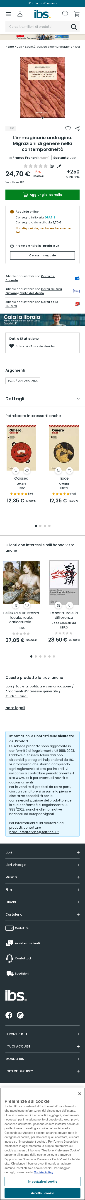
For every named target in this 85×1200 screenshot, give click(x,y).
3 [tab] (45, 526)
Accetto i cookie (42, 1193)
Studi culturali (16, 696)
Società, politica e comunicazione (43, 686)
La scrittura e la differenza (64, 615)
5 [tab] (49, 657)
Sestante (61, 157)
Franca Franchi (25, 157)
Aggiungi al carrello (45, 194)
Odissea (21, 478)
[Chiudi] (80, 1094)
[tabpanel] (43, 87)
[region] (42, 1144)
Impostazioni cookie (42, 1181)
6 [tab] (54, 657)
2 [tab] (40, 526)
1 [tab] (43, 118)
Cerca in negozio (42, 255)
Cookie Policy (43, 1172)
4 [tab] (49, 526)
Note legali (15, 707)
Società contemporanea (23, 380)
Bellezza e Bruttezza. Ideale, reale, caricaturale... (21, 618)
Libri (8, 686)
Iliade (64, 478)
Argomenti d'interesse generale (31, 691)
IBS (22, 182)
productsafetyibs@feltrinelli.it (34, 832)
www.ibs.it (24, 778)
